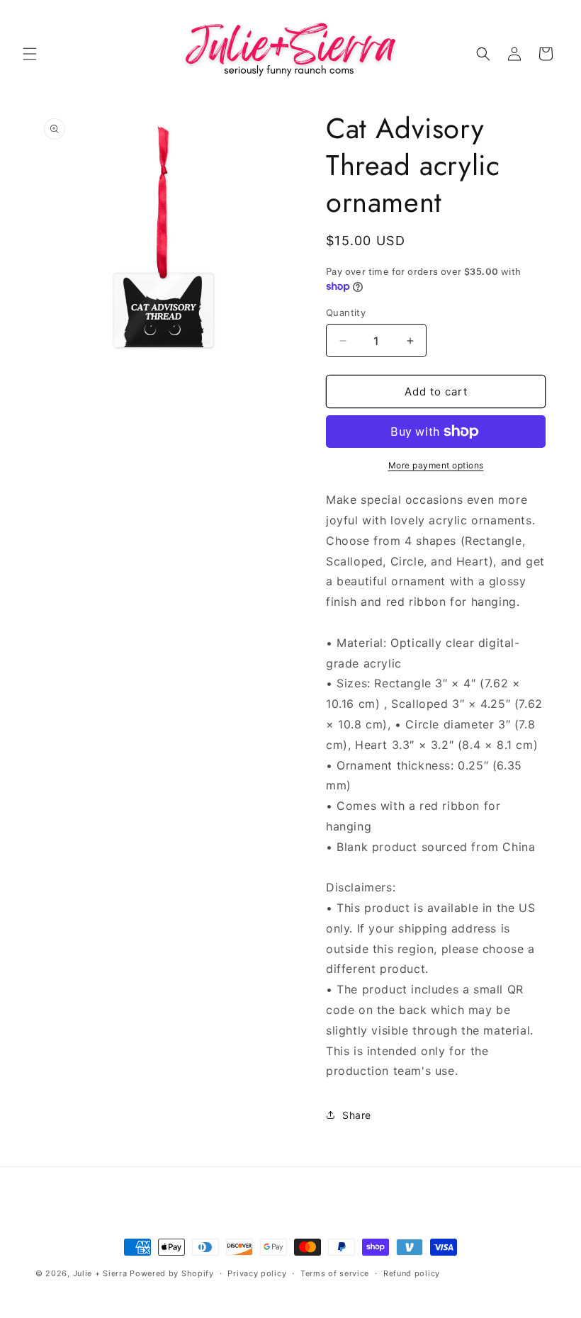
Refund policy (411, 1273)
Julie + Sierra (100, 1273)
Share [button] (356, 1115)
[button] (29, 53)
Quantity (346, 312)
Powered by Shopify (172, 1273)
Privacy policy (256, 1273)
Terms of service (334, 1273)
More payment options (436, 465)
